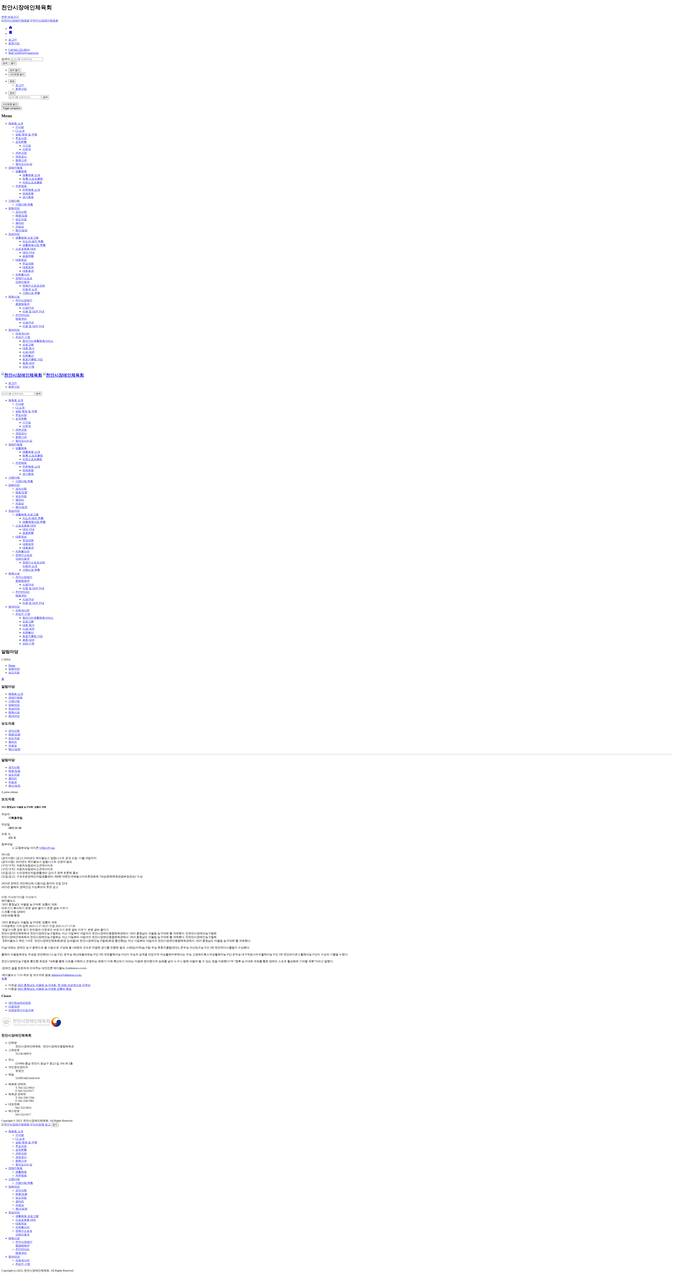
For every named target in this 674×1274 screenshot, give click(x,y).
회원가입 (14, 43)
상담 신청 (28, 366)
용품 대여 (28, 363)
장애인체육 (15, 167)
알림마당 (14, 208)
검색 (12, 93)
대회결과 (28, 270)
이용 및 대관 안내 (33, 311)
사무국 (26, 149)
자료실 (19, 226)
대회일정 (28, 267)
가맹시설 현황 (31, 293)
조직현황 (21, 141)
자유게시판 (22, 333)
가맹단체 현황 (24, 204)
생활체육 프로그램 (27, 237)
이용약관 (14, 1006)
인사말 (19, 127)
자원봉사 (28, 355)
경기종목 (28, 197)
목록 (4, 978)
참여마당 (14, 329)
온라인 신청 (22, 337)
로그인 (12, 39)
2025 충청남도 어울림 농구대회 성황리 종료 (45, 988)
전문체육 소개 (31, 189)
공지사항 (21, 211)
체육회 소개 (15, 123)
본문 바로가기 (10, 16)
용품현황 (28, 256)
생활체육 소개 (31, 175)
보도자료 (21, 219)
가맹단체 (14, 200)
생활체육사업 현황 (34, 245)
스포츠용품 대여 (25, 248)
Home (11, 665)
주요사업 (21, 138)
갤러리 (19, 223)
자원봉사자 (22, 274)
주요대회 (28, 263)
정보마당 (14, 234)
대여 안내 (28, 252)
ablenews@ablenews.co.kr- (66, 974)
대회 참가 (28, 348)
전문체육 (21, 186)
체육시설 (14, 296)
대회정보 (21, 259)
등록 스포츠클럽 (32, 178)
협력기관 (21, 160)
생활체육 (21, 171)
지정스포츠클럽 (32, 182)
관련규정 (21, 152)
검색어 (5, 59)
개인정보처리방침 (19, 1002)
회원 (12, 81)
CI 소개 (20, 130)
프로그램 (28, 344)
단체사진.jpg (47, 847)
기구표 (26, 145)
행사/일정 (21, 230)
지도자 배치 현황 (33, 241)
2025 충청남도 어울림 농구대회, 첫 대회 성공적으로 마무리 (54, 985)
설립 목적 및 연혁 (26, 134)
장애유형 (28, 193)
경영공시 (21, 156)
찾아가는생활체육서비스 (37, 340)
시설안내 (28, 307)
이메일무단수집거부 (21, 1010)
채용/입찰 (21, 215)
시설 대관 (28, 352)
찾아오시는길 (23, 164)
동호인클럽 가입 (32, 359)
